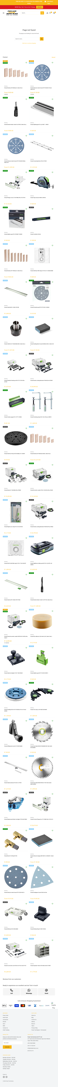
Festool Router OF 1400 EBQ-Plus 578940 (12, 490)
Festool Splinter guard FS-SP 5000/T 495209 (13, 234)
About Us (33, 1015)
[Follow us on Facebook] (4, 1077)
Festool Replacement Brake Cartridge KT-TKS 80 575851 (15, 819)
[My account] (47, 13)
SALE (4, 1023)
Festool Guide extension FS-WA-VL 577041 (13, 782)
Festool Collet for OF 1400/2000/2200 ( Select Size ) (14, 343)
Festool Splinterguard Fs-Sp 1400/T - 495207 (39, 124)
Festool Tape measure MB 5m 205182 (38, 197)
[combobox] (30, 12)
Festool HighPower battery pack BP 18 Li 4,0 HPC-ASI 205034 (41, 564)
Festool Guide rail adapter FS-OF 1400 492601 (13, 673)
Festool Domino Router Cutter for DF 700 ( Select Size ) (41, 599)
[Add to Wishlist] (26, 62)
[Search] (42, 12)
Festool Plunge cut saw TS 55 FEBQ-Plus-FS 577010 (14, 197)
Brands (4, 1021)
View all (53, 57)
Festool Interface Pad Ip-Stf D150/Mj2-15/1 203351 (14, 453)
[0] (54, 13)
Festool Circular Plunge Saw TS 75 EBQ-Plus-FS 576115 (41, 819)
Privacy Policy (34, 1027)
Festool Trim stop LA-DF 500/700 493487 (38, 709)
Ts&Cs (32, 1025)
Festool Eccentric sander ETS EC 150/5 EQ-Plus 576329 (41, 490)
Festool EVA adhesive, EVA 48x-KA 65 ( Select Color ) (41, 636)
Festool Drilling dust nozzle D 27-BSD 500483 (13, 746)
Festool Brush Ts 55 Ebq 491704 (10, 855)
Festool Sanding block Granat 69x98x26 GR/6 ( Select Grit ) (42, 344)
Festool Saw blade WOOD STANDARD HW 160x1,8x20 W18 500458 (41, 747)
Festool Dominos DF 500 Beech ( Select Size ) (13, 87)
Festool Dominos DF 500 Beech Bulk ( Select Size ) (40, 453)
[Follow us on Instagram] (6, 1077)
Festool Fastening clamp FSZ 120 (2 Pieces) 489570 (40, 417)
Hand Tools (5, 1017)
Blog (32, 1017)
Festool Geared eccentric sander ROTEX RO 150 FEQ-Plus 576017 (16, 637)
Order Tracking (6, 1030)
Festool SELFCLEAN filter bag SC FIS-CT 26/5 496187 (15, 563)
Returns (33, 1023)
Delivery (33, 1021)
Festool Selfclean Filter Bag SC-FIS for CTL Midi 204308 (41, 270)
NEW (4, 1025)
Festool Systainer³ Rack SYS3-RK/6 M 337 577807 (40, 965)
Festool (6, 86)
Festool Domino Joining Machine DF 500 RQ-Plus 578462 (41, 526)
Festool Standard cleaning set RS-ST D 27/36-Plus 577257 (14, 381)
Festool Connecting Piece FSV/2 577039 (38, 161)
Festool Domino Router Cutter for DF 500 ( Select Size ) (15, 124)
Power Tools (5, 1015)
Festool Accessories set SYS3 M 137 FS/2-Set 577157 (15, 965)
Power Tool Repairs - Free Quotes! (38, 1030)
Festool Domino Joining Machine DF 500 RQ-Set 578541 (41, 380)
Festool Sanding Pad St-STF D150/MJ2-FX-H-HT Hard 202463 (15, 710)
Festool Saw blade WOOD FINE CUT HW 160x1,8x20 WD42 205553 (40, 783)
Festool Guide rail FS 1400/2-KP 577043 (12, 599)
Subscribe (7, 1047)
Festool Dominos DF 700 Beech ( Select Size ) (13, 270)
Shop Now (40, 7)
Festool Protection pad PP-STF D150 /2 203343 (39, 307)
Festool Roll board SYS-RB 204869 (11, 929)
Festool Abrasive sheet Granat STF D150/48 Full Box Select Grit (14, 162)
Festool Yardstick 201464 (35, 234)
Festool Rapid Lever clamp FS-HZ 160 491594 (13, 526)
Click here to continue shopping (29, 43)
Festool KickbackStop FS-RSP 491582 (38, 929)
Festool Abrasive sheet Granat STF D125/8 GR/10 (14, 892)
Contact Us (5, 1027)
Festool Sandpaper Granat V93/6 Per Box (38, 892)
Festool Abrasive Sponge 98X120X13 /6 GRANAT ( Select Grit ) (42, 856)
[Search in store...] (41, 39)
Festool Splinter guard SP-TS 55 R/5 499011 (39, 673)
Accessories (5, 1019)
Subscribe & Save (50, 2)
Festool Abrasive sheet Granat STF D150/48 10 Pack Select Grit (41, 88)
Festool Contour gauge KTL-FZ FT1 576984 (13, 417)
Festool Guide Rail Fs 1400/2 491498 (11, 307)
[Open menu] (3, 13)
